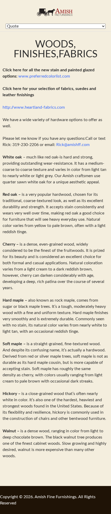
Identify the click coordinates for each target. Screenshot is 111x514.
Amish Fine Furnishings (55, 12)
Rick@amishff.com (73, 145)
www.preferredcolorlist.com (44, 76)
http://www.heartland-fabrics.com (34, 107)
